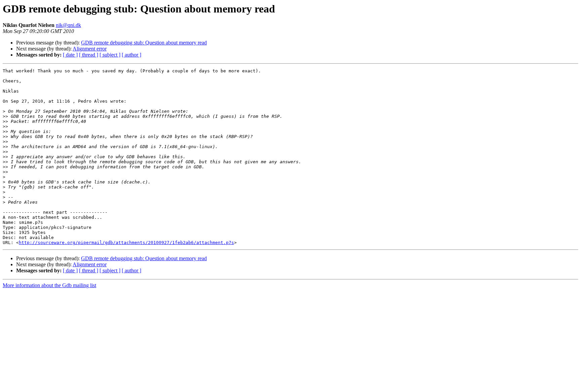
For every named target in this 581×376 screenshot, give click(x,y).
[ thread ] (88, 55)
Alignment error (90, 49)
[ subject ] (110, 55)
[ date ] (70, 55)
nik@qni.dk (68, 25)
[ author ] (131, 55)
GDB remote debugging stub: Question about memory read (144, 42)
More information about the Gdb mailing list (49, 285)
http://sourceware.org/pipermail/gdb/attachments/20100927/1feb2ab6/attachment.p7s (126, 242)
